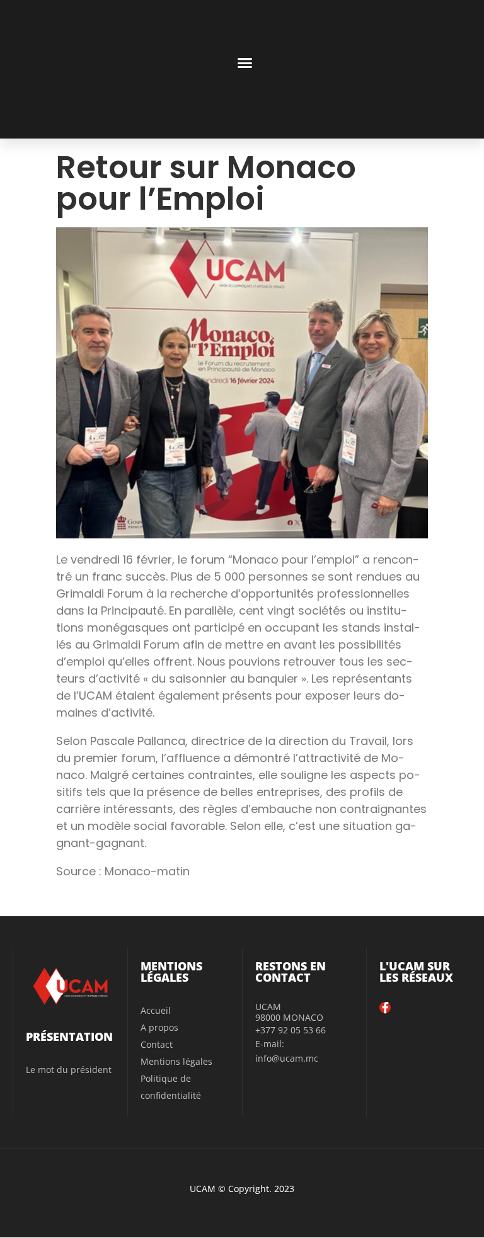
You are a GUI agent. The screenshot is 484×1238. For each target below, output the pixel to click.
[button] (244, 63)
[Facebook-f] (385, 1007)
